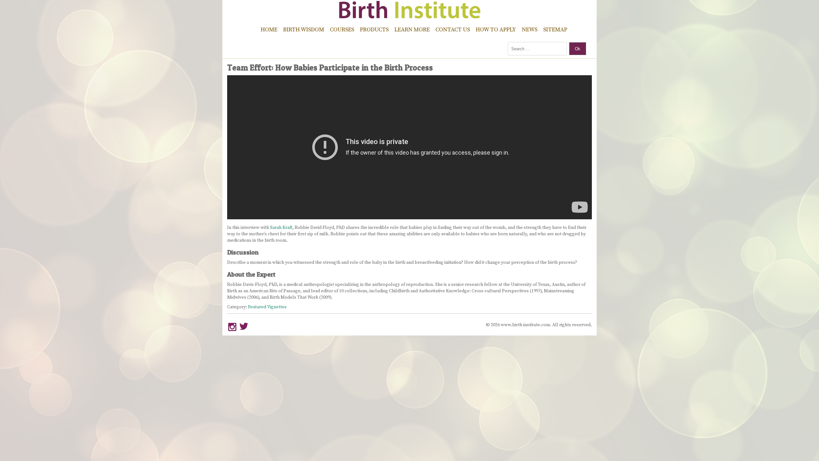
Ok (577, 48)
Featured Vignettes (267, 307)
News (529, 29)
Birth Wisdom (303, 29)
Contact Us (452, 29)
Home (269, 29)
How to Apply (496, 29)
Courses (342, 29)
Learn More (412, 29)
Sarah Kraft (281, 227)
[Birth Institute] (409, 16)
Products (374, 29)
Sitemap (555, 29)
